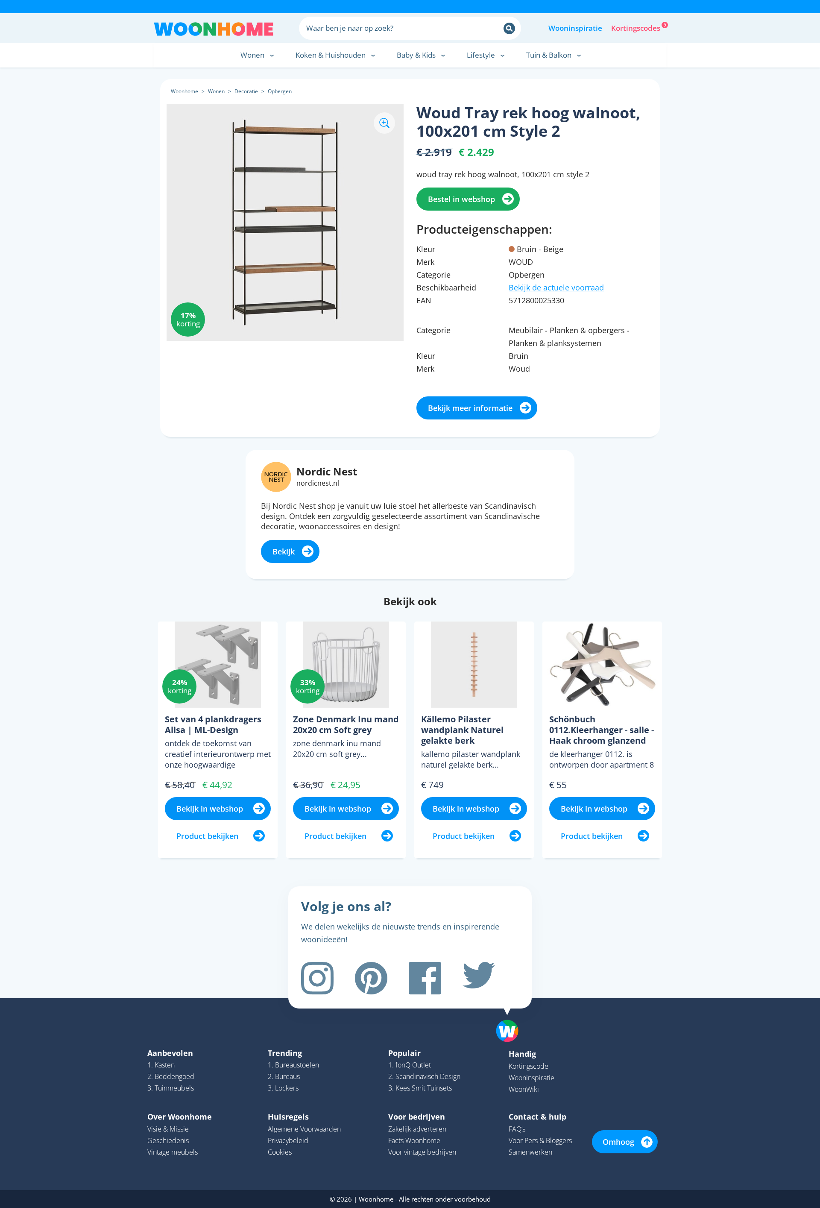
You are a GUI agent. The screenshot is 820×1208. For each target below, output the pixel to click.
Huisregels (288, 1116)
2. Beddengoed (170, 1076)
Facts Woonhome (414, 1140)
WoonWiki (524, 1089)
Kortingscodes (636, 27)
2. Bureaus (284, 1076)
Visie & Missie (168, 1129)
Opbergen (280, 91)
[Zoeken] (509, 28)
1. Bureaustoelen (293, 1065)
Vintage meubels (172, 1152)
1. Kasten (161, 1065)
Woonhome (184, 91)
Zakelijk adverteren (417, 1129)
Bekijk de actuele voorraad (556, 287)
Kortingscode (528, 1066)
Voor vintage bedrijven (422, 1152)
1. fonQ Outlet (409, 1065)
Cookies (280, 1152)
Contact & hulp (537, 1116)
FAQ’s (517, 1129)
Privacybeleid (288, 1140)
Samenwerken (530, 1152)
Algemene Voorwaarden (304, 1129)
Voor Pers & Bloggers (540, 1140)
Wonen (216, 91)
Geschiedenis (168, 1140)
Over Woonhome (179, 1116)
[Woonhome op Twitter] (479, 978)
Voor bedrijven (416, 1116)
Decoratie (246, 91)
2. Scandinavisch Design (424, 1076)
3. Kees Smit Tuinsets (420, 1088)
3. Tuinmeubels (170, 1088)
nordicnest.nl (317, 483)
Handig (522, 1054)
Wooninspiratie (575, 28)
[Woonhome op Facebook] (425, 978)
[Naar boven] (511, 1017)
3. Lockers (283, 1088)
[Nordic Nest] (276, 476)
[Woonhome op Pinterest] (371, 978)
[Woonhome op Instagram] (317, 978)
